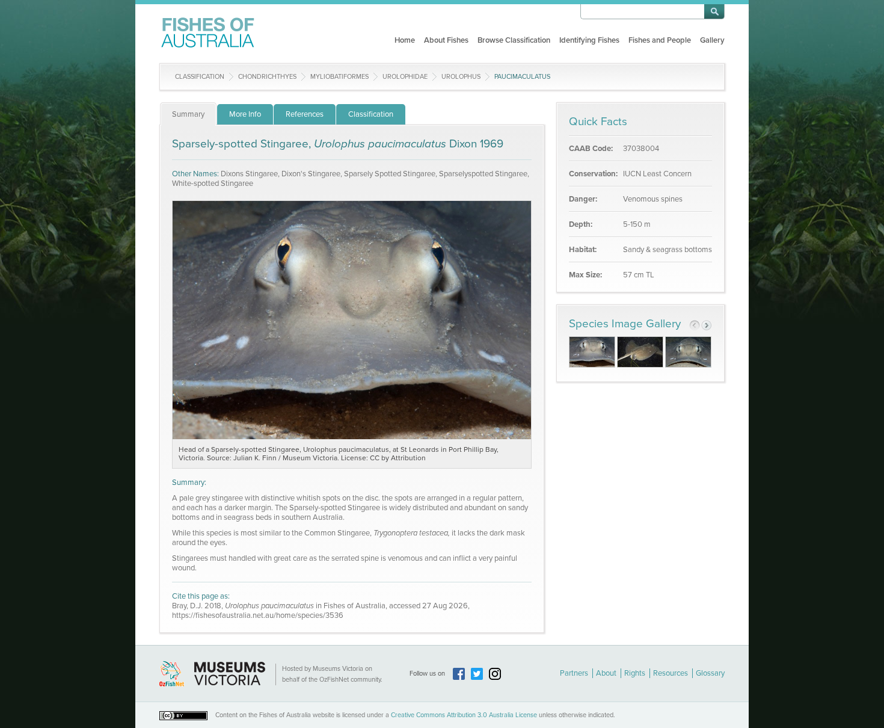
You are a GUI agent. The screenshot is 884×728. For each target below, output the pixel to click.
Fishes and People (659, 40)
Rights (634, 673)
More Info (245, 114)
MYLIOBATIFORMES (339, 77)
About (606, 673)
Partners (574, 673)
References (305, 114)
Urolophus (460, 77)
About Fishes (446, 40)
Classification (199, 77)
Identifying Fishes (589, 40)
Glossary (710, 673)
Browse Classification (513, 40)
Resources (670, 673)
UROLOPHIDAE (405, 77)
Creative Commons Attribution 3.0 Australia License (464, 715)
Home (404, 40)
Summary (188, 114)
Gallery (712, 40)
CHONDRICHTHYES (267, 77)
